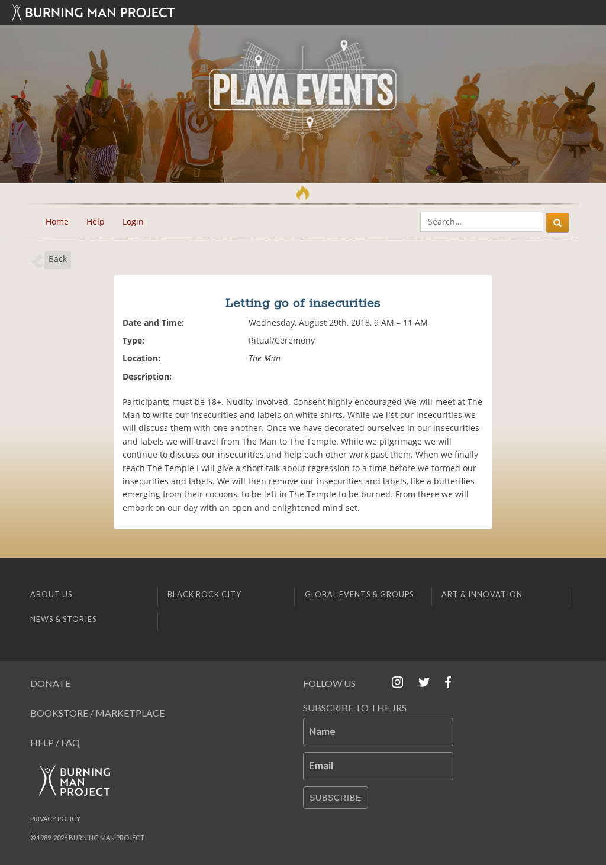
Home (57, 221)
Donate (50, 683)
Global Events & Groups (359, 594)
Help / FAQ (55, 742)
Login (133, 221)
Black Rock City (204, 594)
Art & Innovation (482, 594)
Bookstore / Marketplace (97, 712)
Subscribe (336, 797)
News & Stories (63, 619)
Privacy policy (55, 818)
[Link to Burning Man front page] (303, 12)
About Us (51, 594)
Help (95, 221)
